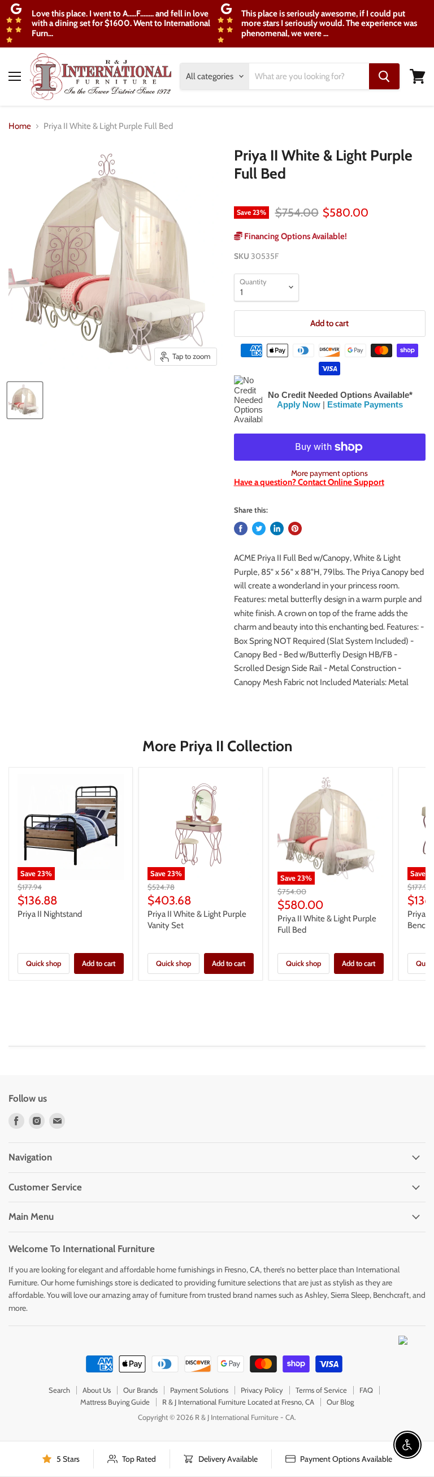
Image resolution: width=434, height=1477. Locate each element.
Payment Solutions (199, 1389)
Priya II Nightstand (50, 914)
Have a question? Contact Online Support (309, 482)
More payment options (329, 473)
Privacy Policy (262, 1389)
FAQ (366, 1389)
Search (59, 1389)
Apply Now (298, 404)
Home (19, 126)
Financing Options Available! (294, 236)
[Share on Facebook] (241, 528)
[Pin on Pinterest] (295, 528)
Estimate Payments (365, 404)
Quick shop (43, 963)
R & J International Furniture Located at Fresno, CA (238, 1401)
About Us (97, 1389)
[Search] (384, 76)
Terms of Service (321, 1389)
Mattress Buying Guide (115, 1401)
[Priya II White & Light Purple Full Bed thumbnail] (24, 400)
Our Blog (340, 1401)
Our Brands (140, 1389)
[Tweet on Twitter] (259, 528)
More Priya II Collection (217, 746)
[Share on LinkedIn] (277, 528)
